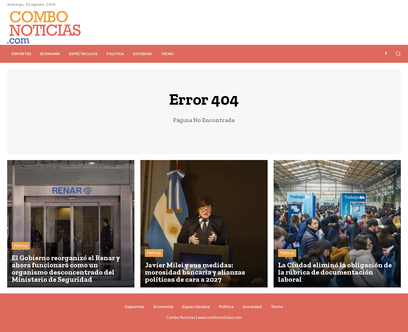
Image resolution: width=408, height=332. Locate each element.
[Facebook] (385, 53)
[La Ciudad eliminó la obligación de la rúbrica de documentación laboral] (337, 223)
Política (20, 245)
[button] (398, 53)
